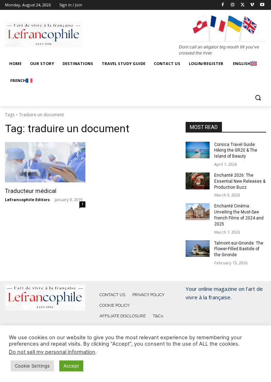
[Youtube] (262, 5)
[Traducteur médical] (45, 162)
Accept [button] (71, 366)
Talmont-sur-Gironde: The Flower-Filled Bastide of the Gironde (238, 249)
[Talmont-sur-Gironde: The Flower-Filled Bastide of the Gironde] (198, 248)
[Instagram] (233, 5)
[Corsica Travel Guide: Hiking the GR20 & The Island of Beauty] (198, 150)
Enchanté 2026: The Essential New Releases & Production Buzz (239, 181)
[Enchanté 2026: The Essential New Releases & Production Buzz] (198, 180)
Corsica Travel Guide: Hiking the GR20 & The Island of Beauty (235, 150)
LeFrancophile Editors (27, 199)
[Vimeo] (252, 5)
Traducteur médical (30, 190)
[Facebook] (223, 5)
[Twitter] (243, 5)
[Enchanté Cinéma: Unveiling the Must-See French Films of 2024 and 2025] (198, 211)
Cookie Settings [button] (32, 366)
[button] (257, 97)
